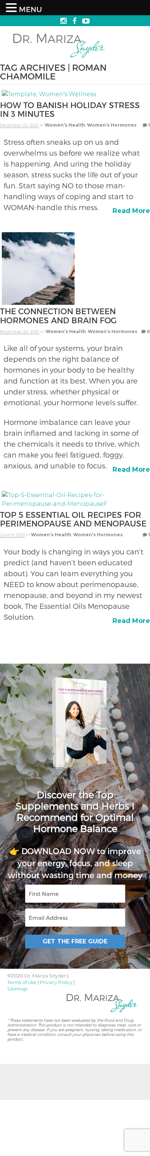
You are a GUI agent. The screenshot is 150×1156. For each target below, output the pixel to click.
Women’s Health (65, 125)
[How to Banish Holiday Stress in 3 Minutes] (49, 96)
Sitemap (17, 989)
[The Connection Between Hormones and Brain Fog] (38, 302)
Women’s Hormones (112, 125)
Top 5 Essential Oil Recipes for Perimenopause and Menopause (73, 519)
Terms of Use (22, 982)
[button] (12, 8)
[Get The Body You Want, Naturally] (59, 58)
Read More (131, 211)
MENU (30, 9)
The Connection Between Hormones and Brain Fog (58, 315)
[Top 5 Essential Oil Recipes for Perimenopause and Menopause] (75, 505)
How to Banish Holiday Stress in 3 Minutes (70, 109)
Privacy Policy (56, 982)
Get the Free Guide (75, 941)
